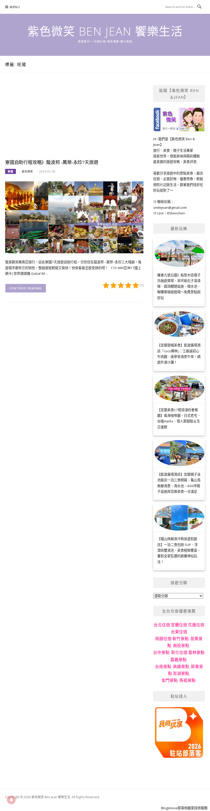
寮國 (10, 171)
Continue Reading (25, 288)
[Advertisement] (74, 121)
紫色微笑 (27, 171)
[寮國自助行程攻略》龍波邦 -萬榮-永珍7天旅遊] (74, 217)
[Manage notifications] (11, 800)
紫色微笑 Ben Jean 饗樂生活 (105, 31)
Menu (15, 7)
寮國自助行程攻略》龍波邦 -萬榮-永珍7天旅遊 (51, 162)
